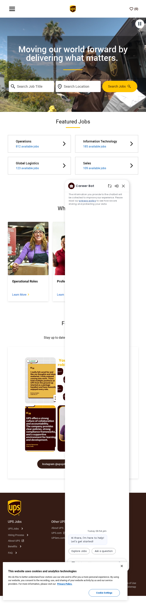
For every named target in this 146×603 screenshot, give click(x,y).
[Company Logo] (73, 8)
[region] (97, 374)
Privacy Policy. (64, 584)
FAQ (10, 553)
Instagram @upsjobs (54, 464)
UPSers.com (58, 538)
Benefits (12, 546)
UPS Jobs (13, 528)
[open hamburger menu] (12, 9)
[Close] (122, 566)
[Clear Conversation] (109, 185)
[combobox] (31, 86)
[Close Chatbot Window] (123, 185)
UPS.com (56, 533)
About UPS (14, 540)
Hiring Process (16, 535)
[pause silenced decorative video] (139, 23)
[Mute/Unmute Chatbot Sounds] (116, 185)
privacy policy (87, 200)
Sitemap (131, 586)
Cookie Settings (104, 592)
